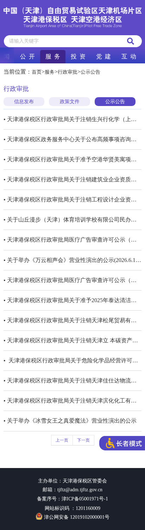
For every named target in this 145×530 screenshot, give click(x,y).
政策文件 (70, 101)
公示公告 (90, 72)
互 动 (128, 56)
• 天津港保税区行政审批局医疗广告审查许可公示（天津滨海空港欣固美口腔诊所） (72, 239)
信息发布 (24, 101)
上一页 (62, 440)
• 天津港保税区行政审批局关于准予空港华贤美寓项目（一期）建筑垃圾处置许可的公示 (72, 159)
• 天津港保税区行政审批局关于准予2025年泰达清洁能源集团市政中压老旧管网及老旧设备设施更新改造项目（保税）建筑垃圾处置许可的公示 (72, 300)
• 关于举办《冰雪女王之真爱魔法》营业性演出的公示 (70, 420)
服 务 (52, 56)
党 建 (103, 56)
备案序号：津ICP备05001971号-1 (72, 498)
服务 (50, 72)
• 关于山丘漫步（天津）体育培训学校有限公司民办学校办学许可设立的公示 (72, 219)
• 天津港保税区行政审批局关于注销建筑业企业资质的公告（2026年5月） (72, 179)
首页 (37, 72)
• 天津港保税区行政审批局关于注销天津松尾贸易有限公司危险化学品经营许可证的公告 (72, 320)
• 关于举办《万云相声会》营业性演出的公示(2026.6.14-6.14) (72, 260)
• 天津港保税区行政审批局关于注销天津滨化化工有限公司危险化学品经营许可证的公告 (72, 400)
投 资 (78, 56)
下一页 (83, 440)
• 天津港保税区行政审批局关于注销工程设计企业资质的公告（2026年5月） (72, 199)
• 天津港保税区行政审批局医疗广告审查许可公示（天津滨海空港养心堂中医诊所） (72, 280)
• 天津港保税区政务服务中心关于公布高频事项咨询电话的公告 (72, 139)
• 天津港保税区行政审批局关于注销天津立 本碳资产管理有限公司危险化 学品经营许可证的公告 (72, 340)
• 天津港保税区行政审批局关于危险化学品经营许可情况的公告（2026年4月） (72, 360)
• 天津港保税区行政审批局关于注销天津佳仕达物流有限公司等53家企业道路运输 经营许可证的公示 (72, 380)
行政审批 (67, 72)
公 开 (27, 56)
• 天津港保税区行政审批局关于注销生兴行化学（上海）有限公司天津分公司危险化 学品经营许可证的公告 (72, 119)
